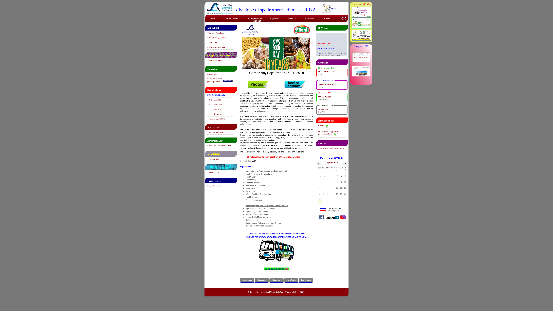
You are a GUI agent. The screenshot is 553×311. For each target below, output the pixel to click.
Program (276, 280)
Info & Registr (291, 280)
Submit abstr (306, 280)
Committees (247, 280)
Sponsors (262, 280)
